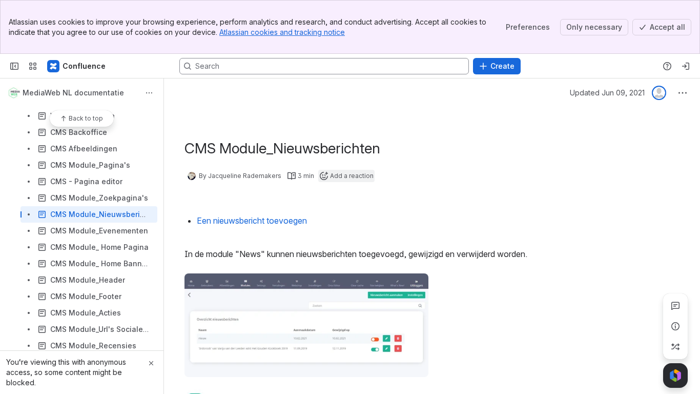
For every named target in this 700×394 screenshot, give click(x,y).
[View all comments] (675, 306)
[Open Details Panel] (675, 326)
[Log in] (685, 66)
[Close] (151, 363)
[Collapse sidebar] (14, 66)
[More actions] (149, 93)
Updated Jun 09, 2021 (607, 92)
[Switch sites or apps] (33, 66)
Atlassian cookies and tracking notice (282, 32)
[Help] (667, 66)
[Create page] (675, 347)
